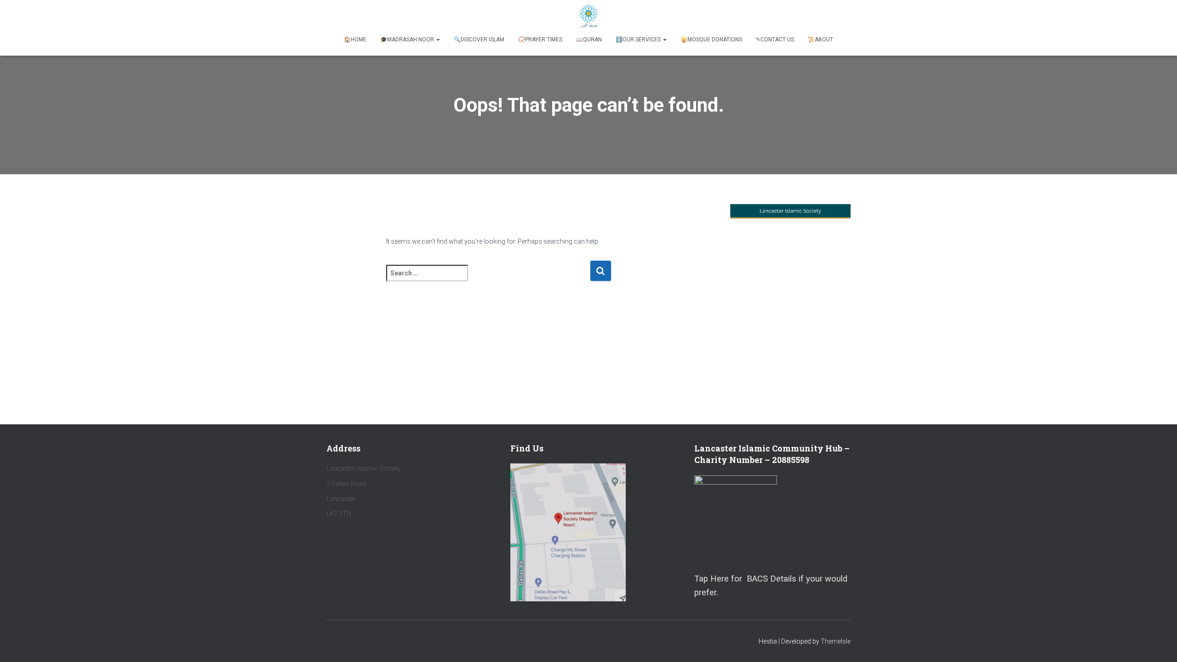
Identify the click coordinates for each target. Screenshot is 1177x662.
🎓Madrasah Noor (407, 39)
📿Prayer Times (540, 39)
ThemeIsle (836, 641)
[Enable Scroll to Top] (1159, 643)
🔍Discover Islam (479, 39)
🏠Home (355, 39)
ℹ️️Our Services (639, 39)
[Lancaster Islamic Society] (589, 16)
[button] (437, 39)
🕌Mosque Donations (711, 39)
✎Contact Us (775, 39)
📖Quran (589, 39)
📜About (820, 39)
